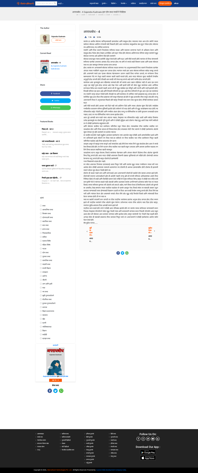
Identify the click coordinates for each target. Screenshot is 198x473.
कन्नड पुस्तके (90, 459)
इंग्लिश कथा (114, 443)
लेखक (63, 443)
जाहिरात (133, 3)
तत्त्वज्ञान (45, 272)
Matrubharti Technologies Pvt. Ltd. (60, 470)
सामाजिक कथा (47, 260)
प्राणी (44, 323)
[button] (55, 3)
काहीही (44, 334)
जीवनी (44, 280)
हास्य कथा (45, 229)
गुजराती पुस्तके (90, 440)
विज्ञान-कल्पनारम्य (48, 311)
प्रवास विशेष (46, 241)
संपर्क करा (153, 3)
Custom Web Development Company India (111, 470)
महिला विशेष (46, 245)
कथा (43, 206)
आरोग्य (44, 276)
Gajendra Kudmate (58, 36)
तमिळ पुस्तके (89, 447)
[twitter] (148, 439)
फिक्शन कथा (46, 213)
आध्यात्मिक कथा (47, 210)
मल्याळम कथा (114, 450)
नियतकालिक (46, 233)
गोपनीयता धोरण (41, 440)
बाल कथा (45, 225)
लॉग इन (176, 3)
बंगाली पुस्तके (90, 453)
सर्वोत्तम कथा (65, 434)
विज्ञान (44, 331)
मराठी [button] (60, 4)
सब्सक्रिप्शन (143, 3)
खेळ (43, 319)
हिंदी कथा (113, 434)
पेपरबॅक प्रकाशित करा (68, 450)
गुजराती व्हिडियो (66, 440)
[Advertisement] (55, 413)
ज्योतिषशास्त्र (46, 327)
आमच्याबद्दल (40, 434)
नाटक (44, 249)
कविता (44, 237)
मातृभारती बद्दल (94, 3)
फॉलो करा (58, 40)
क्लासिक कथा (47, 221)
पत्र (43, 288)
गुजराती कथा (114, 437)
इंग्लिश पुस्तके (90, 434)
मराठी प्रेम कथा (55, 69)
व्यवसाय (45, 315)
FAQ (38, 450)
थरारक (44, 307)
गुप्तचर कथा (46, 256)
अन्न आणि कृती (47, 284)
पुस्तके (104, 3)
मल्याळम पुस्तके (90, 456)
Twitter (56, 101)
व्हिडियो (113, 3)
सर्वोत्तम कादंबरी (66, 437)
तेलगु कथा (113, 456)
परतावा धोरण (41, 447)
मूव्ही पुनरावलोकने (48, 295)
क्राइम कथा (46, 338)
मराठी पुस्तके (89, 443)
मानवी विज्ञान (46, 268)
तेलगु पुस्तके (89, 450)
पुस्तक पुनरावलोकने (48, 303)
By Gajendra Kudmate (59, 66)
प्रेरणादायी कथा (47, 217)
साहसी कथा (46, 264)
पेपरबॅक (123, 3)
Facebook (56, 94)
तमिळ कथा (114, 453)
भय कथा (45, 292)
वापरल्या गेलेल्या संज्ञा (43, 443)
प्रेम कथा (45, 252)
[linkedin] (158, 439)
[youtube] (153, 439)
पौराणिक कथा (47, 299)
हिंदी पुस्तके (89, 437)
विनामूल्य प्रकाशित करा (166, 3)
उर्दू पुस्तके (89, 463)
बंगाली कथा (114, 447)
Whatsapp (56, 108)
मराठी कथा (114, 440)
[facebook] (138, 439)
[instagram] (143, 439)
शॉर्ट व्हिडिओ (65, 447)
